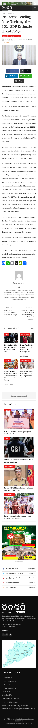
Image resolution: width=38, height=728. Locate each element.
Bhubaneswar (25, 360)
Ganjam (7, 410)
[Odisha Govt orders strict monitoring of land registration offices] (27, 364)
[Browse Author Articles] (19, 275)
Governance (12, 36)
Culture (7, 360)
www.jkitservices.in (24, 723)
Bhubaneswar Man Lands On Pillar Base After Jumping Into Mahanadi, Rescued (27, 314)
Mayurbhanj (25, 334)
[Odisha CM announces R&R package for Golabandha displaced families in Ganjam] (19, 419)
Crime (7, 334)
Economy (4, 36)
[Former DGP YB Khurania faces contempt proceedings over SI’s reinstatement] (19, 475)
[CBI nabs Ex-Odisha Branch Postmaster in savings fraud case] (11, 338)
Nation (18, 36)
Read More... (5, 630)
